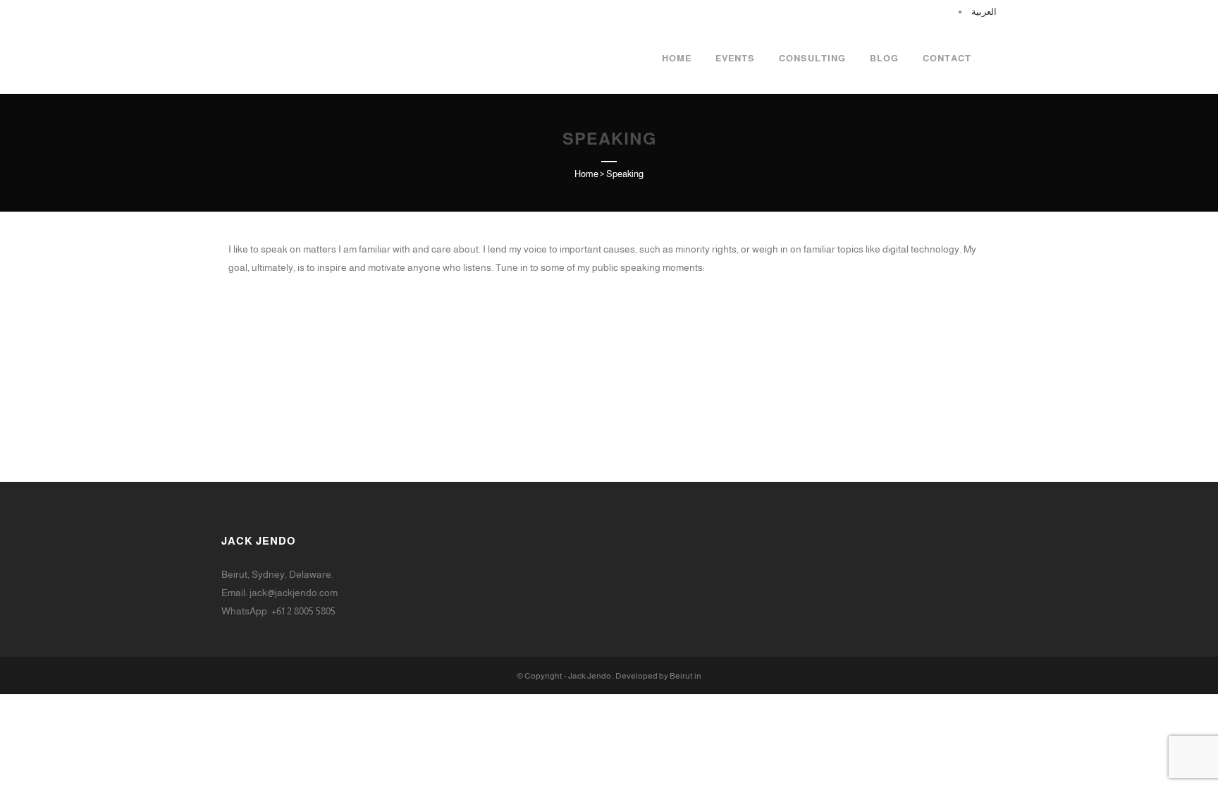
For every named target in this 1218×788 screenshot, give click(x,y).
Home (586, 174)
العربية (984, 11)
